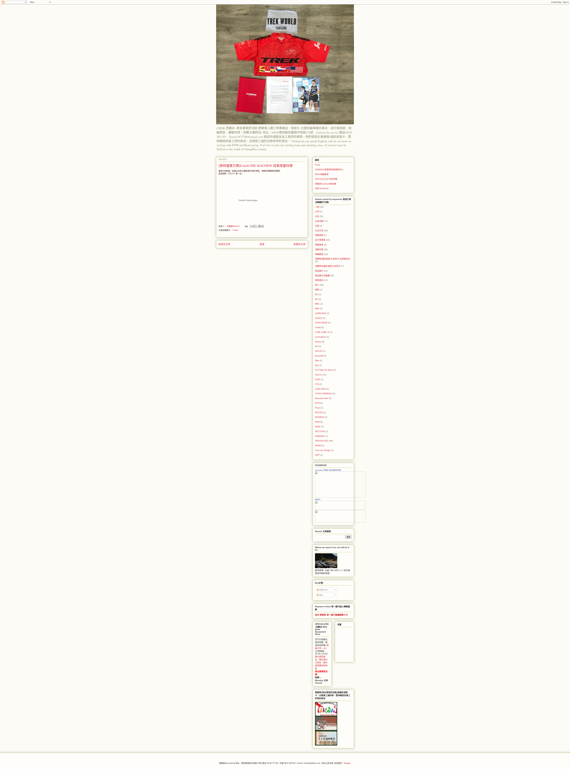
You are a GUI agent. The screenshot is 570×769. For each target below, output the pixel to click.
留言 (321, 595)
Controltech (320, 337)
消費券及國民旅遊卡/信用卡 (328, 266)
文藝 (317, 226)
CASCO (318, 318)
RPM (317, 422)
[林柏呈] (340, 509)
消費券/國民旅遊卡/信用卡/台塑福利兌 (332, 259)
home (317, 165)
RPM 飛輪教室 (321, 174)
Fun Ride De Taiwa (324, 370)
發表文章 (323, 590)
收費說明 (319, 235)
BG (316, 294)
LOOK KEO (320, 389)
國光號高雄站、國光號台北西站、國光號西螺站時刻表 (321, 662)
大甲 (317, 211)
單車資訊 (319, 280)
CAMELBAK (320, 313)
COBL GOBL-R (322, 332)
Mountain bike (321, 398)
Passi (317, 408)
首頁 (262, 244)
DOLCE (318, 351)
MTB (317, 403)
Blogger (347, 763)
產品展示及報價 (322, 275)
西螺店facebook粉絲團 (325, 184)
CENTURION (321, 322)
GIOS (317, 379)
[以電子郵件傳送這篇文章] (251, 226)
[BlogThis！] (254, 226)
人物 (317, 207)
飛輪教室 (319, 254)
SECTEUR (320, 431)
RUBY (318, 426)
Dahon (318, 341)
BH (316, 299)
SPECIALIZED (321, 441)
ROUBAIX (319, 417)
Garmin (318, 374)
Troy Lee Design (322, 450)
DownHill (319, 356)
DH (316, 346)
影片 (317, 285)
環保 (317, 289)
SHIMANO (320, 436)
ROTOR (319, 412)
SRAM (318, 445)
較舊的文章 (299, 244)
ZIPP (317, 455)
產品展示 (319, 271)
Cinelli (235, 230)
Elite (317, 360)
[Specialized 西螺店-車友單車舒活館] (340, 497)
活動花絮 (319, 249)
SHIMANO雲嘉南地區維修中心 (329, 169)
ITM (317, 384)
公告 (317, 216)
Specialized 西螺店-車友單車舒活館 (328, 470)
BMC (317, 304)
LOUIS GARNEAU (323, 393)
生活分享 (319, 230)
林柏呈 (317, 499)
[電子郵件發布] (246, 226)
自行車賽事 (320, 240)
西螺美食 (319, 244)
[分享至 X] (256, 226)
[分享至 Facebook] (259, 226)
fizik (317, 365)
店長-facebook (321, 188)
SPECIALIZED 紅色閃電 (326, 179)
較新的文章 (224, 244)
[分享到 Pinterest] (262, 226)
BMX (317, 308)
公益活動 (319, 221)
